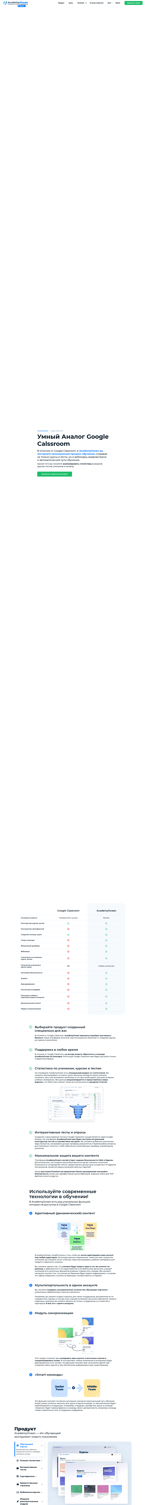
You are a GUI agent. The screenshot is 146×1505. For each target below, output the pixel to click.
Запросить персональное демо (55, 474)
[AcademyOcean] (16, 3)
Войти (118, 3)
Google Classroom (56, 431)
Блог (109, 3)
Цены (71, 3)
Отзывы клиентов (96, 3)
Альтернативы (42, 431)
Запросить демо (133, 3)
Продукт (61, 3)
